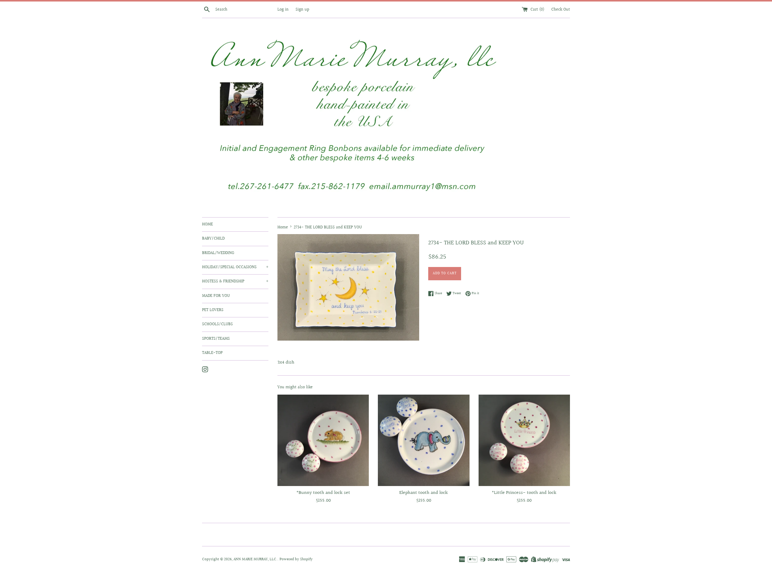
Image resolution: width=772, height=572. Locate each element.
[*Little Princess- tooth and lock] (524, 440)
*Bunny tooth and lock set (323, 493)
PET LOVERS (212, 310)
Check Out (560, 9)
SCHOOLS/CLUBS (217, 324)
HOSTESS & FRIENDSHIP (235, 281)
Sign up (302, 9)
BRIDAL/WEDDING (218, 253)
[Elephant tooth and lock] (423, 440)
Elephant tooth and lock (423, 493)
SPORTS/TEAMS (216, 338)
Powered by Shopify (296, 559)
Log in (283, 9)
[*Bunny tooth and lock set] (323, 440)
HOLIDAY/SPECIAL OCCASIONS (235, 267)
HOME (207, 224)
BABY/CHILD (213, 238)
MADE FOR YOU (216, 296)
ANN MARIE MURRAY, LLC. (255, 559)
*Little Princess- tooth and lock (524, 493)
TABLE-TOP (212, 353)
